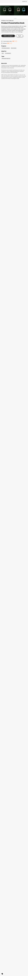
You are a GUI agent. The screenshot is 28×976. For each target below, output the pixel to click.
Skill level (5, 43)
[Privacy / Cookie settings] (2, 973)
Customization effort (7, 41)
